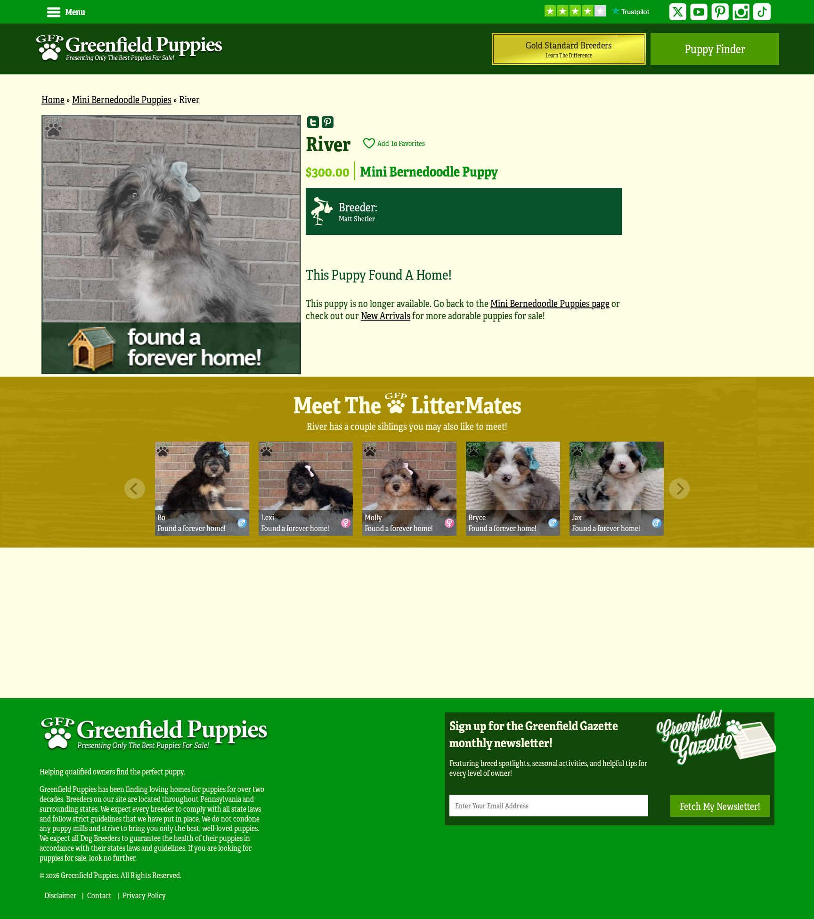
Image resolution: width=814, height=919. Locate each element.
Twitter (678, 12)
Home (53, 99)
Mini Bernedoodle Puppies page (550, 303)
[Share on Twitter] (313, 122)
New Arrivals (385, 315)
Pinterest (720, 12)
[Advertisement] (407, 623)
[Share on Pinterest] (327, 122)
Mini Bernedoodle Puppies (121, 99)
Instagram (741, 12)
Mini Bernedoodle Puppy (429, 171)
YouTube (699, 12)
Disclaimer (60, 895)
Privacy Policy (144, 895)
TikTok (762, 12)
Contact (99, 895)
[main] (407, 246)
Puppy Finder (714, 48)
